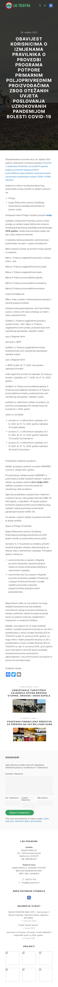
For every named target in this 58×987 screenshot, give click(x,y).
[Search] (40, 5)
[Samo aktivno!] (29, 958)
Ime (11, 798)
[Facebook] (51, 5)
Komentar (14, 774)
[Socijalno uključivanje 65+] (46, 958)
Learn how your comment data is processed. (27, 819)
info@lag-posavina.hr (31, 883)
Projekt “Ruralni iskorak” (28, 925)
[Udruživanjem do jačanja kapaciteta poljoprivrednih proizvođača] (29, 975)
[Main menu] (44, 5)
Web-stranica (42, 798)
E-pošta (25, 799)
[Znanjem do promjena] (12, 958)
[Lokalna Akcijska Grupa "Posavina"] (18, 5)
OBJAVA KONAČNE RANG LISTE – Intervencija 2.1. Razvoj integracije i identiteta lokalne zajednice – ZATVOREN (29, 915)
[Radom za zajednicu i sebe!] (46, 975)
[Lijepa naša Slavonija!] (12, 975)
